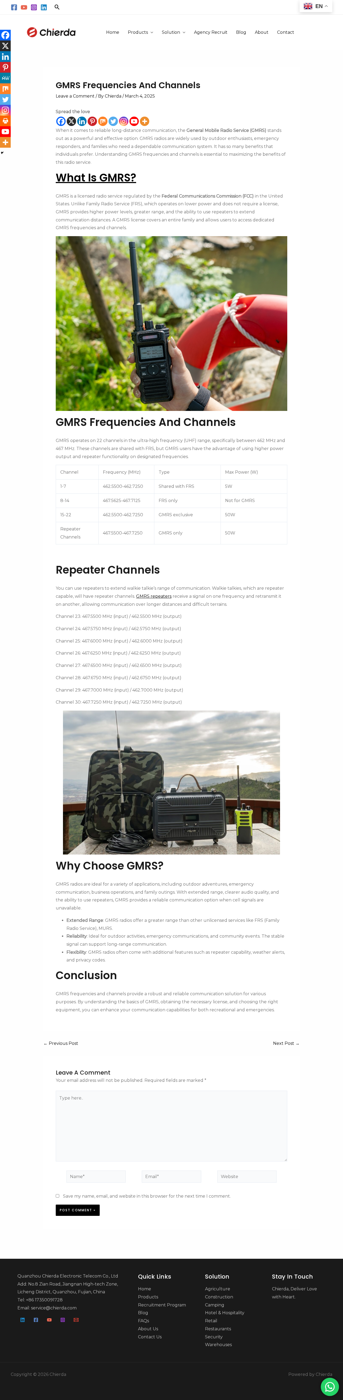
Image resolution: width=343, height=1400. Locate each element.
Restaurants (218, 1328)
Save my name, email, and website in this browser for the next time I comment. (147, 1196)
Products (138, 32)
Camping (214, 1305)
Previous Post (60, 1043)
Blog (241, 32)
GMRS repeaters (154, 596)
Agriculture (217, 1288)
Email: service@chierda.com (47, 1307)
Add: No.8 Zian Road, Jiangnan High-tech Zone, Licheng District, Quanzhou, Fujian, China (67, 1288)
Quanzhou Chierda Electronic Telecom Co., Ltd (67, 1276)
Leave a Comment (75, 96)
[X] (71, 121)
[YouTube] (24, 7)
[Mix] (102, 121)
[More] (144, 121)
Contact (285, 32)
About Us (148, 1328)
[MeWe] (5, 78)
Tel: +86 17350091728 (40, 1299)
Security (214, 1336)
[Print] (5, 121)
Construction (219, 1296)
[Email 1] (76, 1320)
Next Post (286, 1043)
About (262, 32)
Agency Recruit (211, 32)
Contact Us (150, 1336)
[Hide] (2, 153)
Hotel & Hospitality (224, 1312)
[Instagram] (34, 7)
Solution (171, 32)
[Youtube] (134, 121)
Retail (211, 1320)
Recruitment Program (162, 1305)
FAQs (143, 1320)
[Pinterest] (92, 121)
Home (112, 32)
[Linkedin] (43, 7)
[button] (57, 7)
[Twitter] (113, 121)
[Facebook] (14, 7)
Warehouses (218, 1344)
